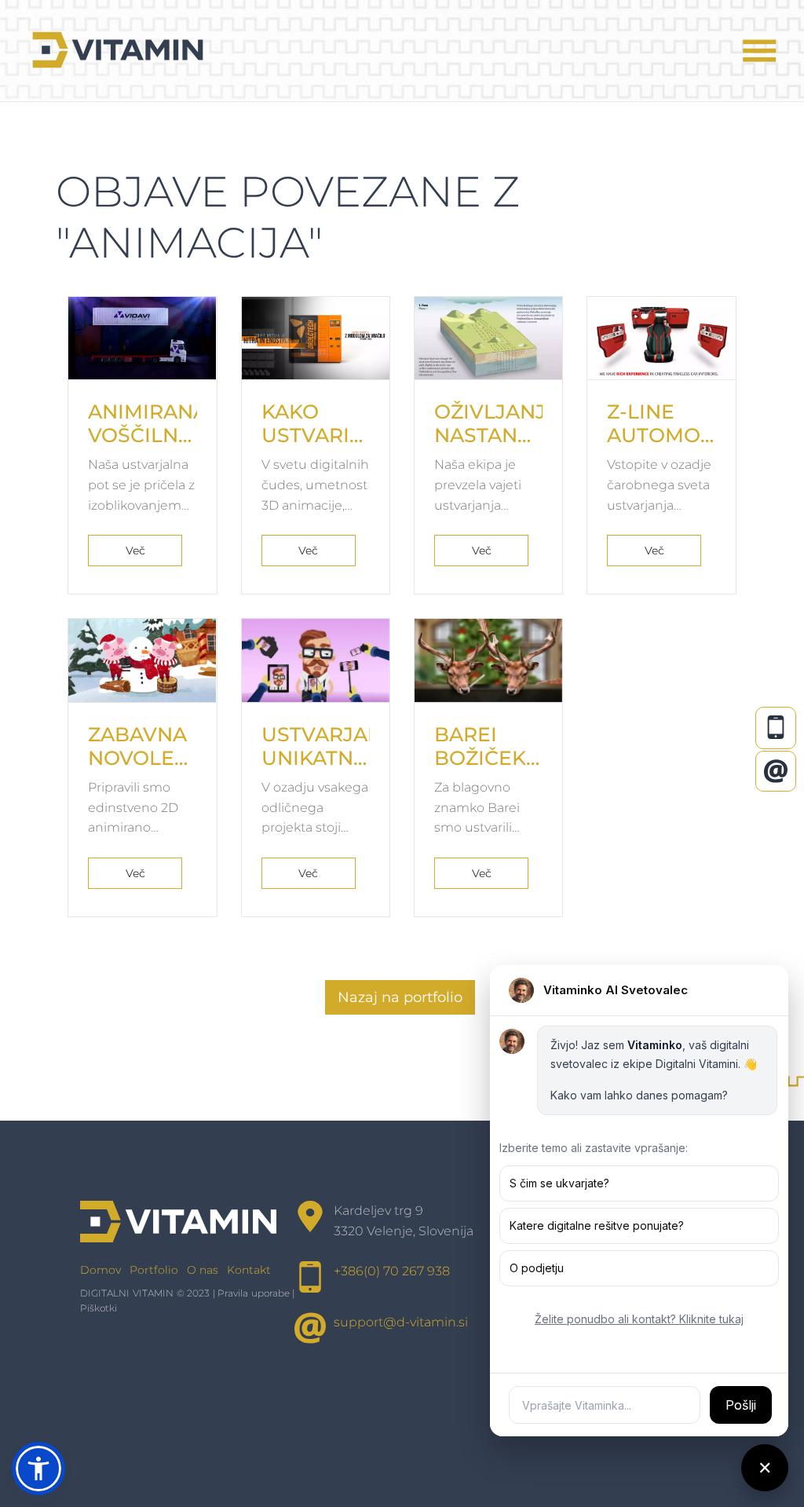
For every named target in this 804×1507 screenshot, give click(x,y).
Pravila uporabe (253, 1293)
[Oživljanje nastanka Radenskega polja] (488, 338)
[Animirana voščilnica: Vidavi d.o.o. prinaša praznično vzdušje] (142, 338)
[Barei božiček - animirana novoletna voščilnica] (488, 660)
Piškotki (98, 1308)
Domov (100, 1270)
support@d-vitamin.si (401, 1322)
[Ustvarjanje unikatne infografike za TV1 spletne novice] (315, 660)
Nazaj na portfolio (400, 997)
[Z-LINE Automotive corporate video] (661, 338)
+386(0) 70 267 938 (392, 1271)
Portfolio (154, 1270)
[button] (38, 1468)
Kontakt (249, 1270)
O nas (202, 1270)
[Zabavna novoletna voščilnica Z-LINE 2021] (142, 660)
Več (135, 550)
